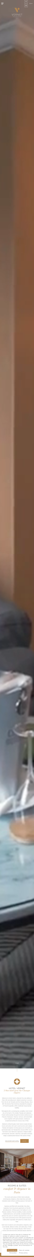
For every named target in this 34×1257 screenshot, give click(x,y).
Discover (12, 1167)
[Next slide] (31, 1165)
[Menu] (2, 4)
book (24, 1141)
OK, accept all (12, 1250)
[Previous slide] (3, 1165)
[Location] (26, 1)
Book (21, 1167)
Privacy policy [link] (23, 1253)
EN (30, 3)
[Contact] (26, 5)
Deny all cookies (24, 1250)
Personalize (13, 1253)
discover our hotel (12, 1141)
